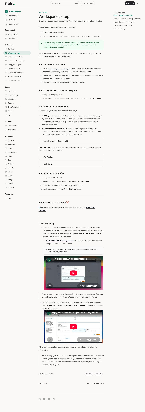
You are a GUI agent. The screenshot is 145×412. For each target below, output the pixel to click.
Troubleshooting (119, 29)
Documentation (15, 11)
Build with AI (13, 24)
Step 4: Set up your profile (123, 25)
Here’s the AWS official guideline (60, 241)
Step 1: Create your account (123, 15)
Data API (12, 20)
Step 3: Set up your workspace (124, 22)
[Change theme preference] (138, 3)
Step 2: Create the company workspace (127, 19)
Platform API (13, 16)
